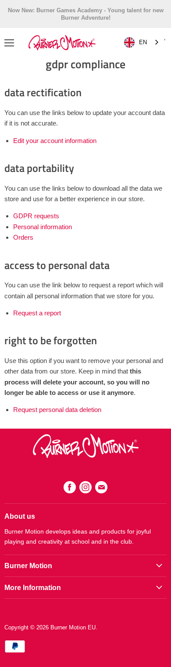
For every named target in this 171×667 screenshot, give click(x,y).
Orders (23, 237)
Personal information (42, 226)
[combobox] (142, 43)
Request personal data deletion (57, 409)
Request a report (37, 313)
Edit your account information (54, 140)
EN (143, 42)
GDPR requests (36, 216)
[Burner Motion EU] (86, 455)
